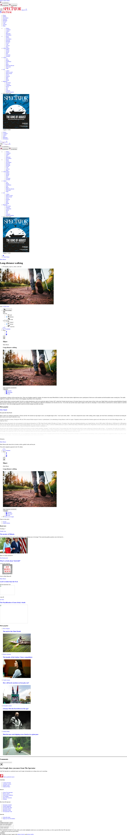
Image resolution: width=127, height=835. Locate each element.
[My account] (26, 10)
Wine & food (9, 73)
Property (8, 76)
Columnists (8, 85)
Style (7, 78)
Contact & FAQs (7, 782)
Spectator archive (7, 809)
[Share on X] (6, 333)
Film (7, 62)
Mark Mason (3, 442)
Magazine (8, 33)
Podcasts (5, 19)
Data (7, 53)
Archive (5, 24)
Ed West (2, 599)
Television (8, 66)
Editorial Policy (6, 786)
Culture (7, 31)
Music (7, 64)
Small (10, 315)
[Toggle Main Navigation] (1, 9)
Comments (7, 329)
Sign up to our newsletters (9, 818)
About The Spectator (8, 792)
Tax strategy (6, 796)
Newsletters (5, 18)
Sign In (23, 10)
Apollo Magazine (7, 806)
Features (8, 84)
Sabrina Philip (6, 731)
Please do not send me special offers (10, 831)
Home (4, 15)
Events (4, 22)
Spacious (12, 326)
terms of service (21, 834)
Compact (11, 322)
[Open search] (1, 142)
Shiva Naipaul (3, 410)
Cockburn (8, 29)
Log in (11, 822)
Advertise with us (7, 784)
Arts (7, 59)
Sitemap (5, 799)
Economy (8, 55)
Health (7, 80)
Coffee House (6, 48)
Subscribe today (6, 817)
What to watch (9, 72)
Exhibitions (8, 61)
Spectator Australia (7, 805)
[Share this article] (4, 336)
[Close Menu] (1, 144)
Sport (7, 77)
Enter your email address (5, 824)
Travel (7, 74)
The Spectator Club (7, 811)
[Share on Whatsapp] (6, 334)
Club (4, 23)
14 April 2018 (6, 306)
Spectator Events (7, 810)
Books (7, 60)
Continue (2, 832)
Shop (4, 26)
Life (4, 69)
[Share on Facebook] (6, 331)
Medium (12, 317)
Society (7, 51)
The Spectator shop (7, 807)
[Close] (1, 764)
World (7, 52)
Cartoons (8, 90)
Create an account (4, 822)
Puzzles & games (10, 92)
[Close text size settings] (4, 312)
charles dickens (6, 523)
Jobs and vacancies (7, 797)
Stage (7, 68)
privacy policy (30, 834)
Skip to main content (5, 0)
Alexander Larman (7, 705)
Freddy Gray (3, 531)
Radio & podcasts (10, 65)
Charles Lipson (6, 680)
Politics (7, 28)
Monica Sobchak (7, 654)
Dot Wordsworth (4, 558)
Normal (11, 324)
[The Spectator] (12, 10)
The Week (8, 82)
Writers (4, 16)
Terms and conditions (8, 795)
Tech (7, 32)
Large (11, 319)
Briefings (5, 20)
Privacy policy (6, 793)
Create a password (4, 827)
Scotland (8, 56)
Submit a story (6, 785)
